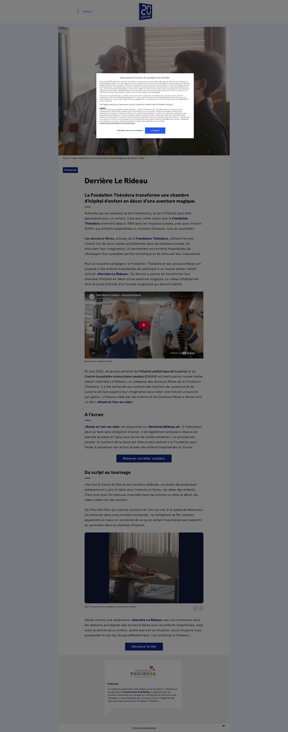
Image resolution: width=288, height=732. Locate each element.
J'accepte (155, 130)
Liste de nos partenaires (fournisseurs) (117, 123)
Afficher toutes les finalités (130, 130)
